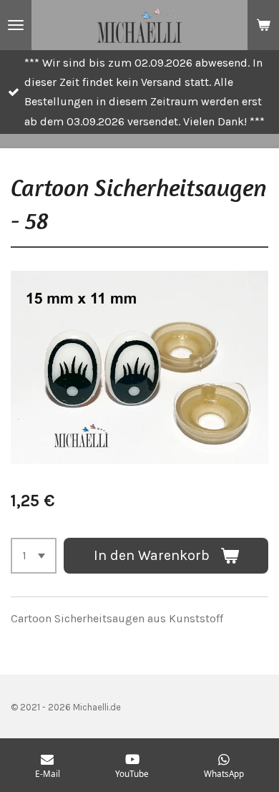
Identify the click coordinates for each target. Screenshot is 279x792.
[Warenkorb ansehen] (263, 25)
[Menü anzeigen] (15, 25)
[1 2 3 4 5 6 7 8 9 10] (34, 556)
